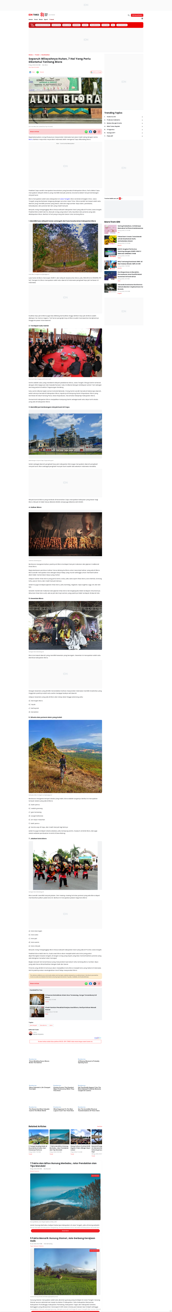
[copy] (99, 131)
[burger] (142, 18)
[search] (129, 15)
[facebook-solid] (90, 131)
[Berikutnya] (102, 1120)
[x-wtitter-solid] (94, 131)
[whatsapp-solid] (86, 131)
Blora (31, 139)
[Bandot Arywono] (31, 1033)
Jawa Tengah (65, 199)
